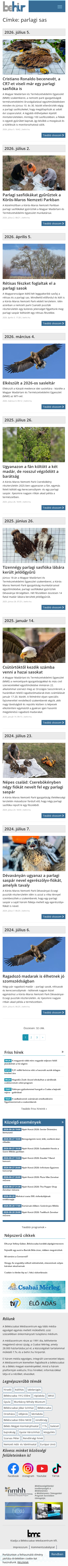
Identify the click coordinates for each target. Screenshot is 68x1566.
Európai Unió (47, 1444)
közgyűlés (49, 1432)
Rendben (57, 1554)
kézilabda (37, 1414)
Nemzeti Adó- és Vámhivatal (20, 1444)
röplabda (39, 1395)
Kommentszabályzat (43, 1547)
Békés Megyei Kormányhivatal (21, 1426)
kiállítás (19, 1389)
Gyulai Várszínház (29, 1432)
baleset (54, 1426)
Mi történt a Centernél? (16, 1256)
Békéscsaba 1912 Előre (17, 1395)
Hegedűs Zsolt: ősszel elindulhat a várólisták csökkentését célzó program (30, 1081)
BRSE (51, 1395)
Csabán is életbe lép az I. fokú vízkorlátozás (25, 1272)
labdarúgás (34, 1389)
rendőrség (41, 1420)
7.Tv (44, 1426)
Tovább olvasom (52, 135)
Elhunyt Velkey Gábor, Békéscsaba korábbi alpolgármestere (34, 1243)
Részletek (22, 1562)
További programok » (34, 1227)
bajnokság (10, 1432)
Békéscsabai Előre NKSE (18, 1420)
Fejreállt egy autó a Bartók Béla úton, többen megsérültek (33, 1250)
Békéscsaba (44, 1407)
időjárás (23, 1414)
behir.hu (26, 129)
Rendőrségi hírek (33, 1438)
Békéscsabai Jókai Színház (19, 1407)
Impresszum (20, 1547)
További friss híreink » (34, 1108)
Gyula (7, 1401)
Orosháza (9, 1414)
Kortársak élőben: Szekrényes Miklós (40, 1205)
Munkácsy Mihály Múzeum (29, 1401)
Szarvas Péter (11, 1438)
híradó (7, 1389)
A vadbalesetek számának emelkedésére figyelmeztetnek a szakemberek (28, 1100)
